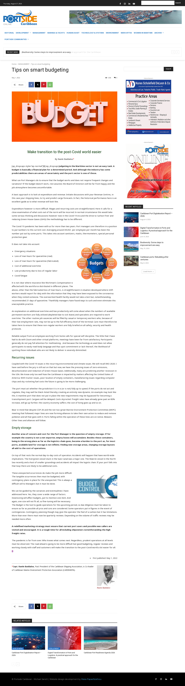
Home (14, 64)
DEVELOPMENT (18, 648)
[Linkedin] (129, 4)
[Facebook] (120, 4)
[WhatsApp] (50, 84)
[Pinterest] (43, 84)
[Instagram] (125, 4)
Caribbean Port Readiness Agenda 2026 (99, 653)
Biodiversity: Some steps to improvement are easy (45, 52)
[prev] (173, 52)
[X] (37, 84)
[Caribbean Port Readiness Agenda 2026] (100, 638)
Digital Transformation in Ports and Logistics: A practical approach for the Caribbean (63, 655)
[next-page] (18, 664)
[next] (177, 52)
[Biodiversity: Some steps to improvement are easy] (131, 246)
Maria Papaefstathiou (91, 679)
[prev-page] (13, 664)
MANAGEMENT (23, 64)
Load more (147, 271)
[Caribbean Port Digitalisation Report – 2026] (28, 638)
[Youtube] (134, 4)
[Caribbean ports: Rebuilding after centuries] (131, 261)
